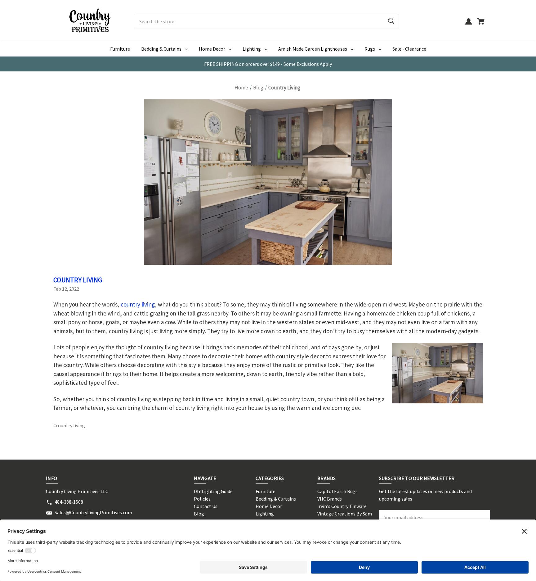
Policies (202, 499)
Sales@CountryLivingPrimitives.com (93, 512)
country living (138, 304)
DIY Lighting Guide (213, 491)
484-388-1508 (69, 502)
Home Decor (212, 49)
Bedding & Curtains (161, 49)
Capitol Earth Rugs (337, 491)
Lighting (252, 49)
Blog (199, 514)
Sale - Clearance (409, 49)
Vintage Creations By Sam (344, 514)
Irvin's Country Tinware (342, 506)
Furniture (120, 49)
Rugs (369, 49)
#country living (69, 425)
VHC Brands (329, 499)
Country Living (77, 279)
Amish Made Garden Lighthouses (312, 49)
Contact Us (205, 506)
